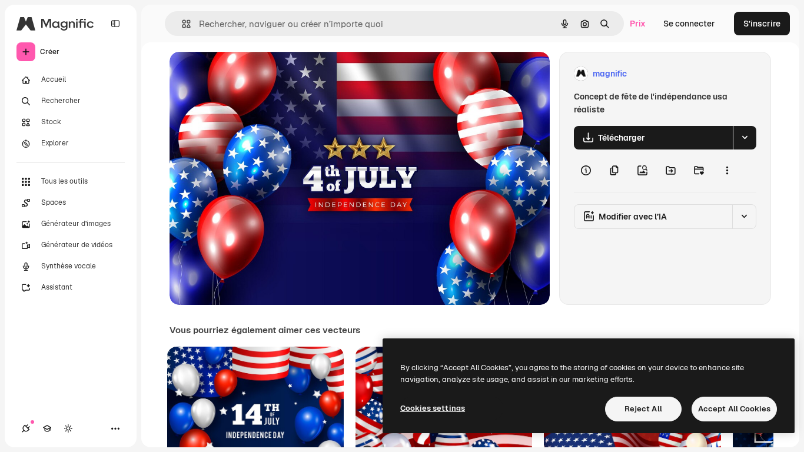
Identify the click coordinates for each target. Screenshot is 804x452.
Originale (247, 73)
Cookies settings (432, 408)
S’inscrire (761, 23)
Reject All (643, 409)
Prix (638, 23)
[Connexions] (25, 428)
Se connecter (689, 23)
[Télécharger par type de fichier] (744, 137)
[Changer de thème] (68, 428)
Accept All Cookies (734, 409)
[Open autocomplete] (181, 23)
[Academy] (47, 428)
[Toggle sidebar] (115, 23)
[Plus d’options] (727, 170)
